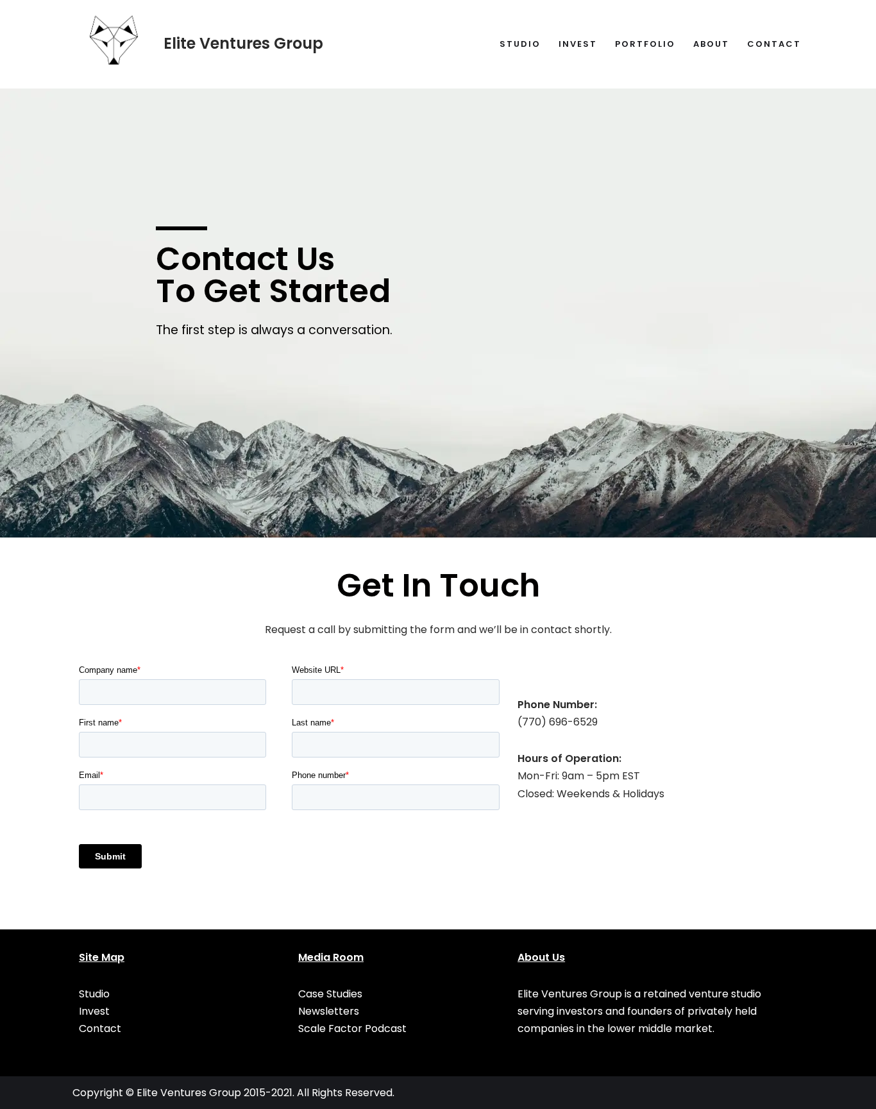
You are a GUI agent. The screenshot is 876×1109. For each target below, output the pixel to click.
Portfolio (645, 44)
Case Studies (330, 993)
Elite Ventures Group (189, 1092)
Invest (578, 44)
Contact (774, 44)
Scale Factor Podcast (352, 1028)
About (711, 44)
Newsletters (328, 1011)
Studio (520, 44)
